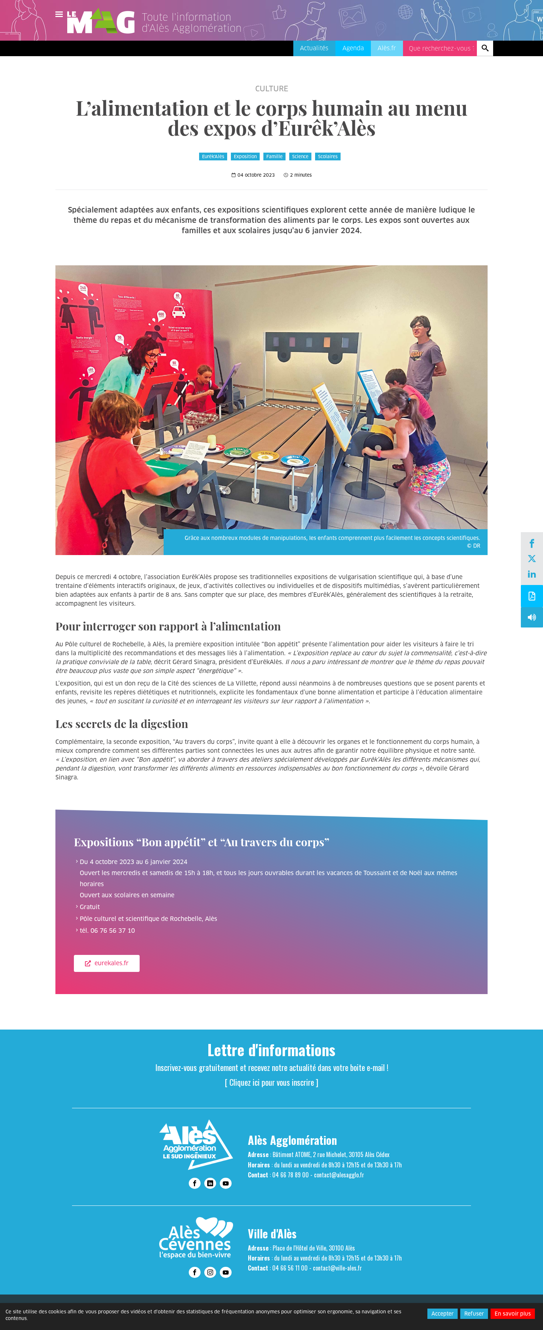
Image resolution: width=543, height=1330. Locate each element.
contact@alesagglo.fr (339, 1174)
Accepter (442, 1313)
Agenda (353, 48)
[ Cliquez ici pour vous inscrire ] (271, 1082)
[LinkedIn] (532, 574)
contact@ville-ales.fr (337, 1267)
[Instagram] (210, 1272)
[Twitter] (532, 559)
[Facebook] (532, 544)
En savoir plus (513, 1313)
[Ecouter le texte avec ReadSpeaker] (532, 619)
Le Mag (104, 20)
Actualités (314, 48)
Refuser (474, 1313)
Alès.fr (387, 48)
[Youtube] (226, 1183)
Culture (271, 88)
